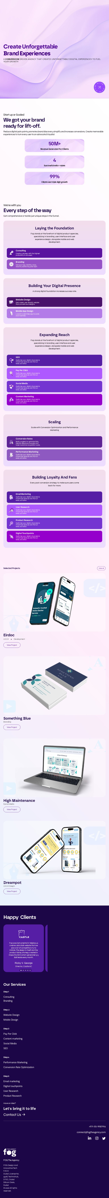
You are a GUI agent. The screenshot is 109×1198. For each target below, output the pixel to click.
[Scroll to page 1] (20, 970)
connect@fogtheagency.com (91, 1132)
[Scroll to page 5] (30, 970)
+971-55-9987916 (97, 1126)
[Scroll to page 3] (25, 970)
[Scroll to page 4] (28, 970)
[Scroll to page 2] (23, 970)
